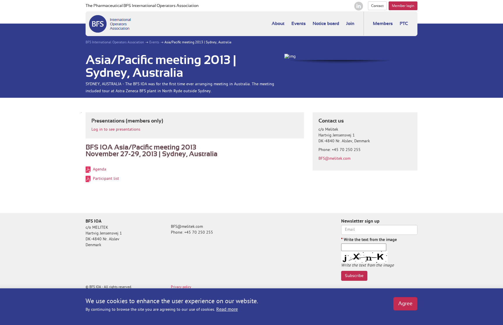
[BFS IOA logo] (110, 24)
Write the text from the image (369, 239)
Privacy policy (181, 287)
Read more (227, 309)
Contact (377, 6)
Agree (405, 303)
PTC (404, 23)
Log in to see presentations (115, 129)
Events (298, 23)
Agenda (99, 169)
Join (350, 23)
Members (383, 23)
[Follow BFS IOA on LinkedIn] (358, 6)
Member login (403, 6)
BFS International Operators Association (115, 42)
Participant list (106, 178)
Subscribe (354, 276)
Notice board (326, 23)
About (278, 23)
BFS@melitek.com (334, 158)
